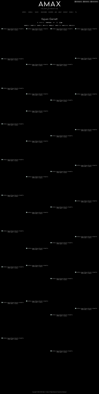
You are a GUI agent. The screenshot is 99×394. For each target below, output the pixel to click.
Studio (71, 12)
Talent (37, 12)
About (59, 12)
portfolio (48, 22)
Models (30, 12)
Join (56, 12)
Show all (40, 22)
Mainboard (64, 392)
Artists (24, 12)
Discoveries (44, 12)
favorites (50, 12)
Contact (65, 12)
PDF (54, 22)
